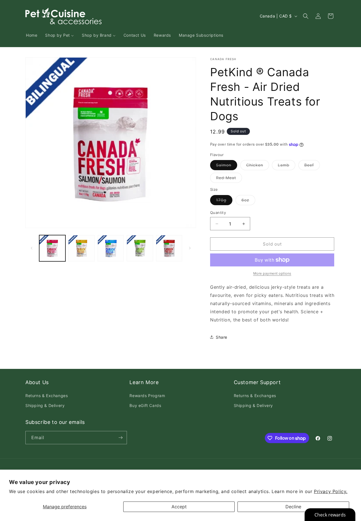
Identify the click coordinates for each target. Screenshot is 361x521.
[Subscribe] (120, 437)
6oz (248, 201)
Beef (312, 166)
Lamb (286, 166)
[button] (306, 16)
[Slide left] (31, 248)
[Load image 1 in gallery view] (52, 248)
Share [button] (221, 337)
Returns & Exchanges (46, 395)
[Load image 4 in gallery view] (140, 248)
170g (224, 201)
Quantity (218, 212)
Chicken (257, 166)
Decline (293, 506)
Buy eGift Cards (145, 405)
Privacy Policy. (330, 491)
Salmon (226, 166)
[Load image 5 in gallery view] (169, 248)
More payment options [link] (272, 273)
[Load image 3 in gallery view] (111, 248)
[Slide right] (190, 248)
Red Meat (229, 179)
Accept (179, 506)
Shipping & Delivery (45, 405)
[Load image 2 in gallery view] (81, 248)
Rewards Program (147, 395)
